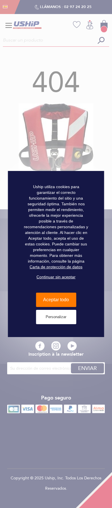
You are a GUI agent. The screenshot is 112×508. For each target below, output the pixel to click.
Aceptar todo (56, 299)
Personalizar (56, 317)
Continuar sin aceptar (56, 277)
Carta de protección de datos (56, 267)
